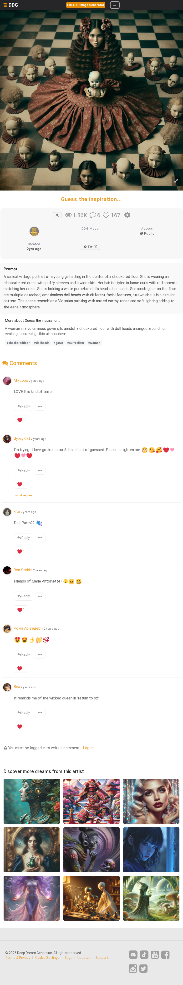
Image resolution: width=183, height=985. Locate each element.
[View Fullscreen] (176, 181)
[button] (25, 494)
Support (102, 958)
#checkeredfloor (18, 343)
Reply (25, 406)
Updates (84, 958)
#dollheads (41, 343)
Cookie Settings (47, 958)
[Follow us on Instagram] (133, 968)
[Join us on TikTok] (144, 954)
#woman (94, 343)
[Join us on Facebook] (165, 954)
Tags (68, 958)
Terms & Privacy (17, 958)
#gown (58, 343)
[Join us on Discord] (133, 954)
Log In (88, 748)
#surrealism (75, 343)
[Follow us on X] (143, 968)
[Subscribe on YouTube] (155, 954)
